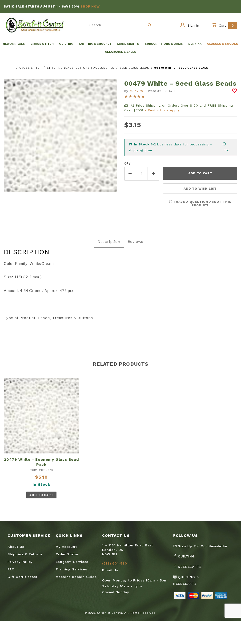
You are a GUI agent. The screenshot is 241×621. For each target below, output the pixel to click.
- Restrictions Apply (162, 110)
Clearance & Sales (120, 51)
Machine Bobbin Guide (76, 577)
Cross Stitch (42, 43)
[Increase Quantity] (154, 173)
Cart (226, 25)
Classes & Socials (222, 43)
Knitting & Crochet (95, 43)
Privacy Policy (20, 562)
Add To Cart (41, 495)
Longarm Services (72, 562)
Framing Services (71, 569)
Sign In (192, 25)
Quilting (66, 43)
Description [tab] (109, 241)
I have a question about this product (202, 203)
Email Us (110, 570)
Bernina (194, 43)
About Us (16, 547)
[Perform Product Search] (150, 25)
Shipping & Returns (25, 554)
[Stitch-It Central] (35, 25)
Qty (127, 163)
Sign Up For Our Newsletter (202, 546)
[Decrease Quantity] (130, 173)
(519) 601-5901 (115, 563)
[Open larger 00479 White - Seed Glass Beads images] (60, 139)
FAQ (11, 569)
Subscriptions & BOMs (164, 43)
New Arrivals (14, 43)
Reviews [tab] (136, 241)
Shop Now (90, 6)
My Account (66, 547)
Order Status (67, 554)
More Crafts (128, 43)
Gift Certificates (22, 577)
